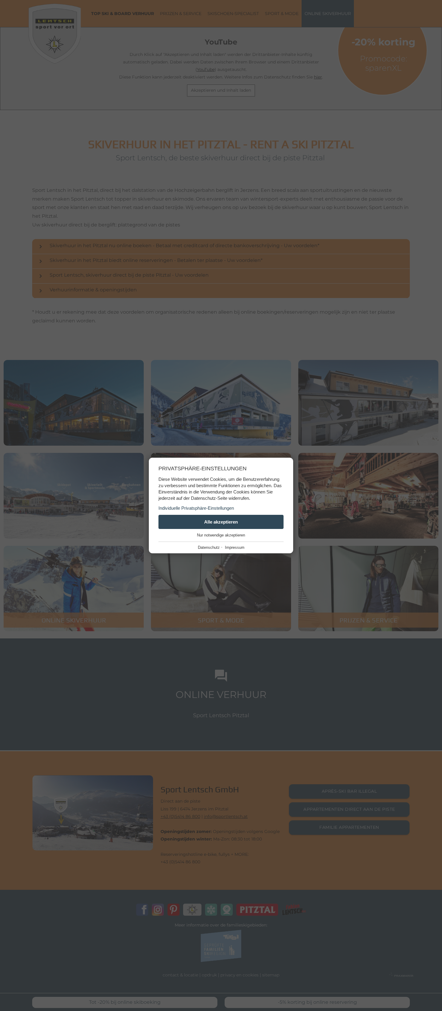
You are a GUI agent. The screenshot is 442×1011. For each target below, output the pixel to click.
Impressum (234, 547)
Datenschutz (209, 547)
